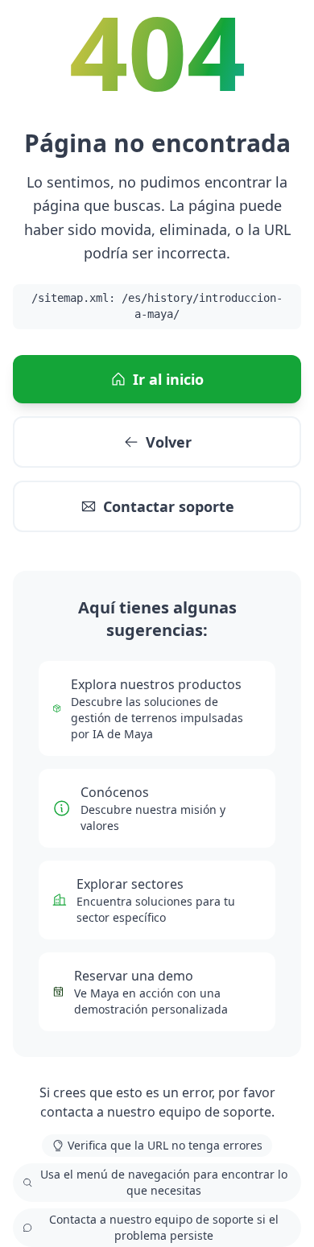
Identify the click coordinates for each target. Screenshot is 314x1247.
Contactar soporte (168, 506)
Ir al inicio (168, 379)
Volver (169, 442)
